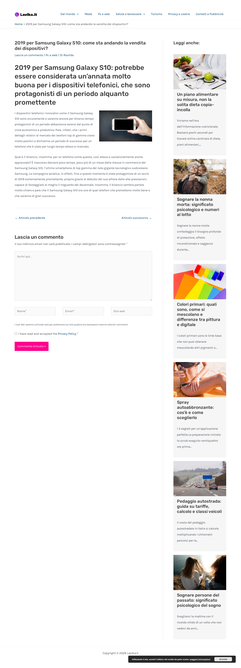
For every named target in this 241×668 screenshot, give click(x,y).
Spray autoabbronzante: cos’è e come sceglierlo (195, 410)
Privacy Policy (67, 333)
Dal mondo (68, 14)
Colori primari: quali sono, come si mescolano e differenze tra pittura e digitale (198, 314)
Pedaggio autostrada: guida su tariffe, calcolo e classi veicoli (199, 506)
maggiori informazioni (200, 659)
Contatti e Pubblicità (209, 14)
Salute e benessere (128, 14)
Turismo (156, 14)
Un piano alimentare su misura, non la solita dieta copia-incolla (197, 102)
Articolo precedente (30, 217)
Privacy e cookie (179, 14)
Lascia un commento (29, 55)
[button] (77, 14)
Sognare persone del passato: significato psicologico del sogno (199, 600)
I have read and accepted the (48, 333)
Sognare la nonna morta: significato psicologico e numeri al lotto (198, 207)
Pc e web (104, 14)
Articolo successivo (137, 217)
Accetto (223, 659)
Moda (88, 14)
